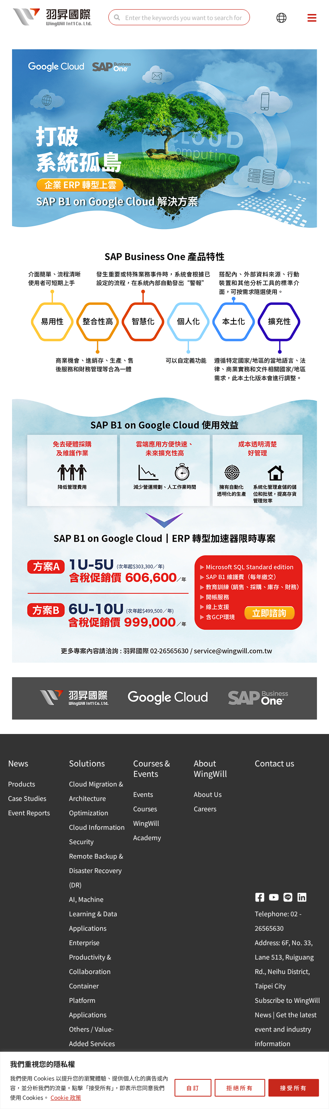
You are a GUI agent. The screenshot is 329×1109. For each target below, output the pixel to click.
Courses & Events (151, 768)
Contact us (274, 763)
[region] (164, 1080)
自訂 (193, 1088)
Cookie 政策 (66, 1097)
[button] (281, 18)
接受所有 (293, 1088)
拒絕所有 (240, 1088)
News (18, 763)
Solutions (87, 763)
